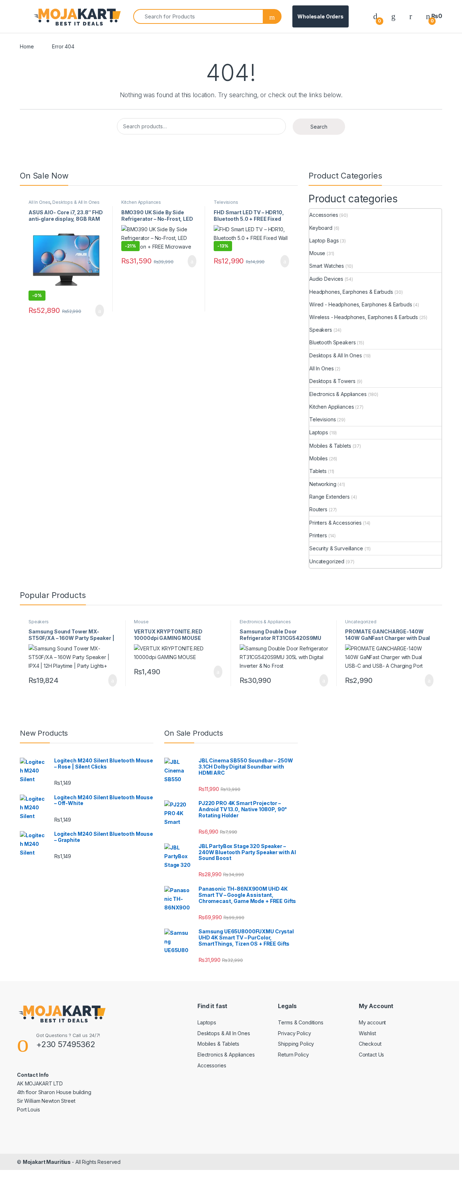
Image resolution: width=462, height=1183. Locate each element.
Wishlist (367, 1033)
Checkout (370, 1044)
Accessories (323, 215)
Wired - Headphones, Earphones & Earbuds (360, 304)
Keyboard (320, 228)
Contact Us (371, 1054)
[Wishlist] (393, 16)
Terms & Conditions (300, 1022)
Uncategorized (326, 561)
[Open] (26, 16)
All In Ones (39, 202)
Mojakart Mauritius (47, 1162)
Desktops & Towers (332, 381)
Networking (322, 484)
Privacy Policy (294, 1033)
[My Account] (410, 16)
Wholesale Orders (320, 16)
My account (372, 1022)
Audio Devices (326, 279)
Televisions (226, 202)
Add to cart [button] (99, 311)
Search (318, 127)
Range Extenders (329, 497)
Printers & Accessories (335, 523)
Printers (318, 535)
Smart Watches (326, 266)
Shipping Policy (296, 1044)
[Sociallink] (20, 1125)
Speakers (320, 330)
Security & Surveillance (336, 548)
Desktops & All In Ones (76, 202)
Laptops (318, 432)
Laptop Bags (324, 240)
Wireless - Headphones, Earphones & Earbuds (363, 317)
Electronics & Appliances (338, 394)
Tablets (318, 471)
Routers (318, 509)
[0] (375, 16)
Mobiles (318, 458)
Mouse (317, 253)
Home (27, 46)
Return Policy (293, 1054)
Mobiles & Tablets (330, 446)
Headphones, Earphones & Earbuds (351, 292)
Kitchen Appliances (141, 202)
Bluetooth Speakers (332, 342)
